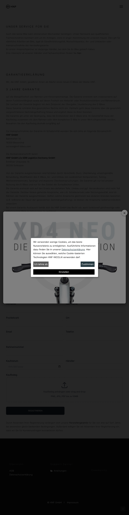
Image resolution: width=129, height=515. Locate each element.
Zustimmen (87, 264)
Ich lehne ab (41, 264)
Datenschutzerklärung (73, 249)
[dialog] (64, 257)
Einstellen (64, 271)
